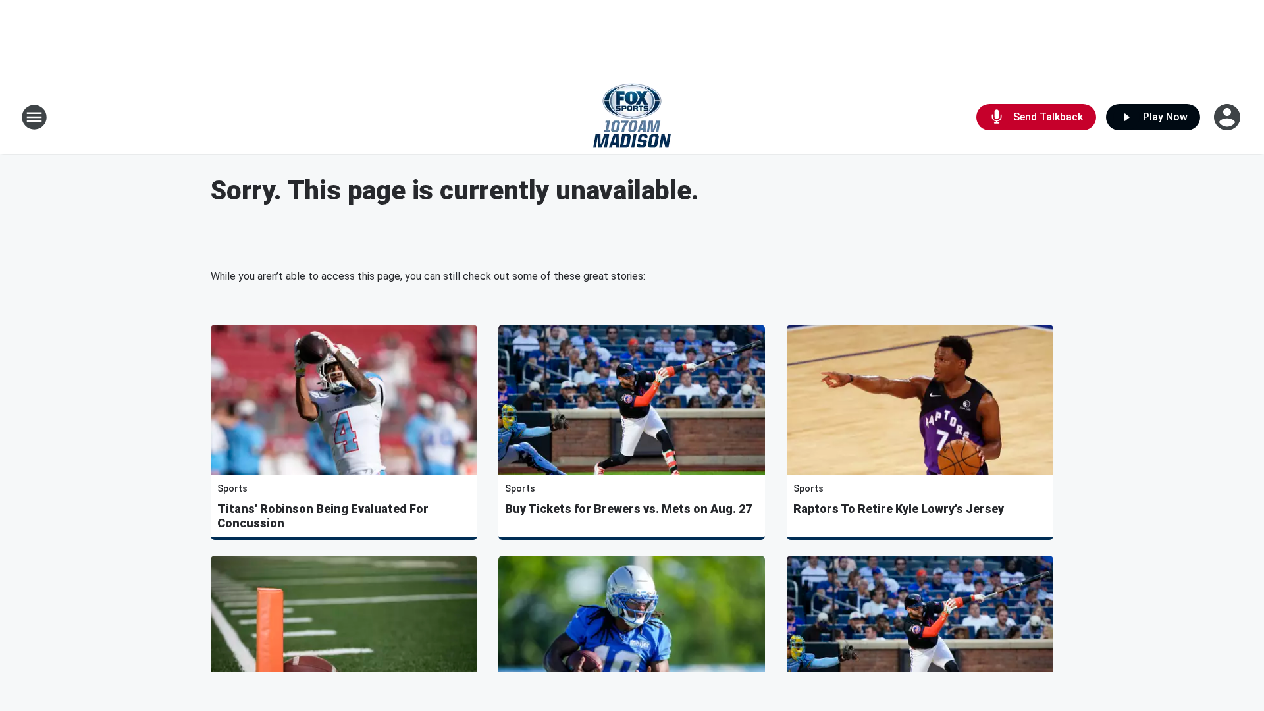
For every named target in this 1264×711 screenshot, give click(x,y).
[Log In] (1228, 117)
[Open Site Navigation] (34, 117)
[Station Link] (632, 117)
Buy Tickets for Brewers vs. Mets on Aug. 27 (628, 508)
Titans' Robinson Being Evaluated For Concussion (323, 516)
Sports (232, 488)
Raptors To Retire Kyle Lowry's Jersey (898, 508)
